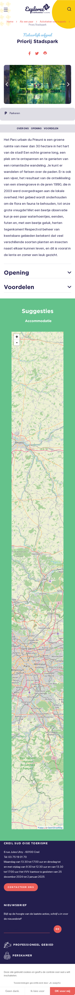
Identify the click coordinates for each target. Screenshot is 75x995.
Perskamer (22, 955)
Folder (41, 827)
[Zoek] (69, 9)
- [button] (17, 342)
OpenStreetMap (55, 827)
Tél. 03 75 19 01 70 (15, 856)
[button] (68, 84)
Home (10, 21)
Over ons (23, 128)
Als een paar (27, 21)
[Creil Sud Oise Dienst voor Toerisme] (37, 8)
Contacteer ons (21, 887)
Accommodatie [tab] (38, 321)
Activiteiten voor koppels (53, 21)
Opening (36, 128)
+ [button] (17, 336)
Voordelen (51, 128)
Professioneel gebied (33, 944)
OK (58, 929)
